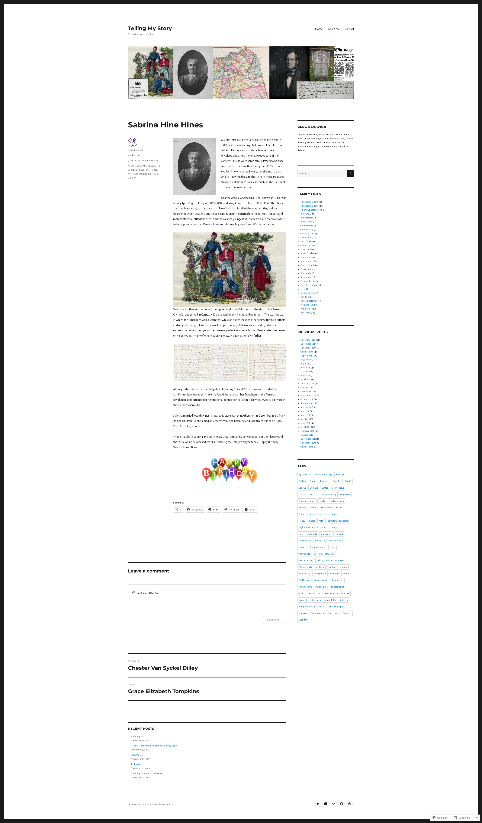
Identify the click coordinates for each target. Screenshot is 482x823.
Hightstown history (308, 527)
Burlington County (308, 481)
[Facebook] (325, 804)
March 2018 (306, 427)
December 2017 (308, 439)
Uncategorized (307, 293)
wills (337, 613)
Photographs (337, 587)
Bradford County (324, 475)
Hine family (152, 160)
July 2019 (305, 363)
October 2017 (306, 447)
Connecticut (338, 488)
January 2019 (306, 387)
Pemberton (337, 580)
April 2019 (305, 375)
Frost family (306, 241)
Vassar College (336, 606)
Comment (273, 619)
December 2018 (308, 391)
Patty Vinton (137, 755)
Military (131, 174)
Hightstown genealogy (338, 521)
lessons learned (318, 547)
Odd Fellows (305, 580)
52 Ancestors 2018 (137, 160)
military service (324, 560)
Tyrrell (303, 289)
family (322, 501)
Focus (339, 508)
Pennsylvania (142, 174)
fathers (314, 508)
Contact (349, 29)
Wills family (306, 313)
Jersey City (320, 540)
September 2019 (308, 356)
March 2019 (306, 379)
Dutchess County (328, 494)
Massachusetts (326, 554)
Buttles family (307, 222)
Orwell (325, 580)
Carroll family (306, 229)
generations (330, 514)
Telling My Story (150, 28)
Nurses (346, 573)
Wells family (306, 309)
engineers (345, 494)
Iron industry (305, 540)
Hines (148, 170)
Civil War (140, 170)
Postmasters (315, 593)
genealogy (315, 514)
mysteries (333, 567)
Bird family (305, 214)
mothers (339, 560)
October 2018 (306, 399)
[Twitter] (317, 804)
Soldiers (154, 174)
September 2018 (308, 403)
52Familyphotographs (311, 210)
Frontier (303, 514)
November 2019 (308, 348)
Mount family (307, 261)
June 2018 (305, 415)
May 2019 (305, 371)
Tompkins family (308, 285)
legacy (155, 170)
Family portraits (336, 501)
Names (345, 567)
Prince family (306, 269)
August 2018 (306, 407)
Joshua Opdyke (138, 764)
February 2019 (307, 383)
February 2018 (307, 431)
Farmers (303, 508)
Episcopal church (307, 501)
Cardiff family (306, 226)
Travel (322, 606)
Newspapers (320, 573)
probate (345, 593)
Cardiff (348, 481)
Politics (302, 593)
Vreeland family (308, 305)
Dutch (313, 494)
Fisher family (306, 237)
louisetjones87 (135, 150)
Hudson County (329, 527)
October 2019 (306, 352)
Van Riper (305, 297)
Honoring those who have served (147, 773)
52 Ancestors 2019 (309, 206)
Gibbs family (306, 245)
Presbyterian (331, 593)
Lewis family (306, 257)
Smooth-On (330, 600)
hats (321, 521)
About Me (334, 29)
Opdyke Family (307, 265)
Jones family (306, 253)
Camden (337, 481)
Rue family (305, 273)
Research (316, 600)
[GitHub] (341, 804)
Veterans (303, 613)
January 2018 (306, 435)
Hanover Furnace (307, 521)
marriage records (307, 554)
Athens (146, 166)
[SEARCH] (350, 173)
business (324, 481)
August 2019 (306, 360)
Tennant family (307, 281)
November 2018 (308, 395)
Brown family (306, 218)
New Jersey (304, 573)
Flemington (327, 508)
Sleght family (307, 277)
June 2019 (305, 367)
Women (132, 178)
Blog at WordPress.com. (158, 804)
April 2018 (305, 423)
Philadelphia (321, 587)
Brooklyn (340, 475)
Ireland (339, 534)
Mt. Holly (320, 567)
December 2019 (308, 344)
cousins (303, 494)
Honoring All (137, 736)
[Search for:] (322, 173)
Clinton (325, 488)
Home (319, 29)
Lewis (332, 547)
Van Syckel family (308, 301)
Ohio (316, 580)
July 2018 (305, 411)
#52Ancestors (135, 166)
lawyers (303, 547)
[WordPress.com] (349, 804)
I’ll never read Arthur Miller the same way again (154, 746)
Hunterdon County (308, 534)
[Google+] (333, 804)
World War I (304, 620)
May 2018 (305, 419)
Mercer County (306, 560)
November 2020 (308, 340)
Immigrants (326, 534)
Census (302, 488)
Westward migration (321, 613)
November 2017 (308, 443)
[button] (192, 363)
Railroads (303, 600)
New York (334, 573)
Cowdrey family (308, 233)
